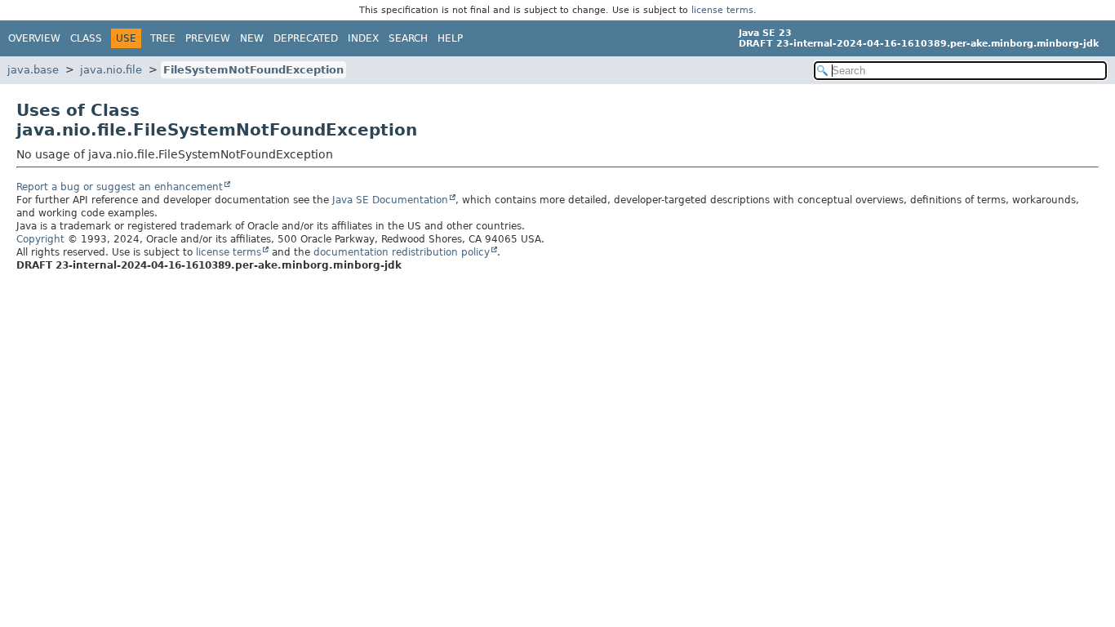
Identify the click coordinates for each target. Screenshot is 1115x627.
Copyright (40, 239)
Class (86, 38)
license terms (722, 10)
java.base (33, 70)
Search (408, 38)
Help (450, 38)
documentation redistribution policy (401, 252)
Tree (162, 38)
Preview (207, 38)
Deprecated (305, 38)
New (252, 38)
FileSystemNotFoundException (253, 70)
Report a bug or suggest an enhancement (119, 187)
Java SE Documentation (390, 200)
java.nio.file (111, 70)
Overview (34, 38)
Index (363, 38)
